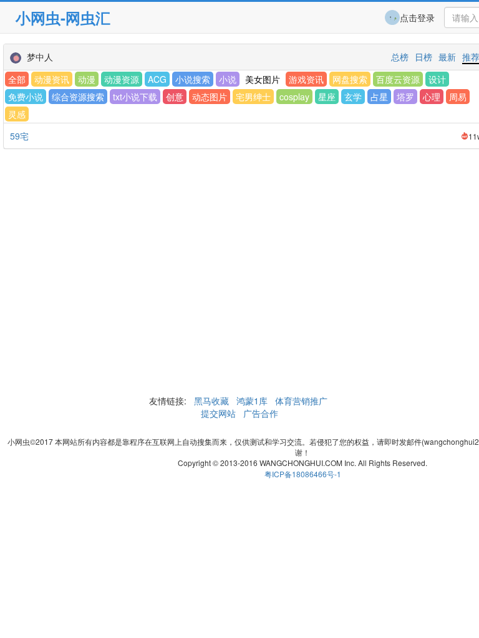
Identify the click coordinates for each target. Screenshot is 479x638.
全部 (17, 79)
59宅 (19, 136)
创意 (174, 96)
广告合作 (259, 413)
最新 (447, 56)
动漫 (86, 79)
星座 (327, 96)
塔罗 (405, 96)
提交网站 (219, 413)
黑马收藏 (211, 400)
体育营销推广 (301, 400)
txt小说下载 (135, 96)
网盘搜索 (349, 79)
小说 (227, 79)
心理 (431, 96)
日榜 (423, 56)
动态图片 (209, 96)
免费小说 (25, 96)
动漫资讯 (51, 79)
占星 (379, 96)
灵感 (17, 114)
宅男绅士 (253, 96)
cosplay (294, 96)
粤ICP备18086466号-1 (302, 474)
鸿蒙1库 (252, 400)
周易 (458, 96)
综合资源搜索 (78, 96)
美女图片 (262, 79)
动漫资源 (121, 79)
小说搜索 (192, 79)
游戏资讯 (306, 79)
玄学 (353, 96)
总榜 (400, 56)
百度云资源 (398, 79)
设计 (437, 79)
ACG (157, 79)
